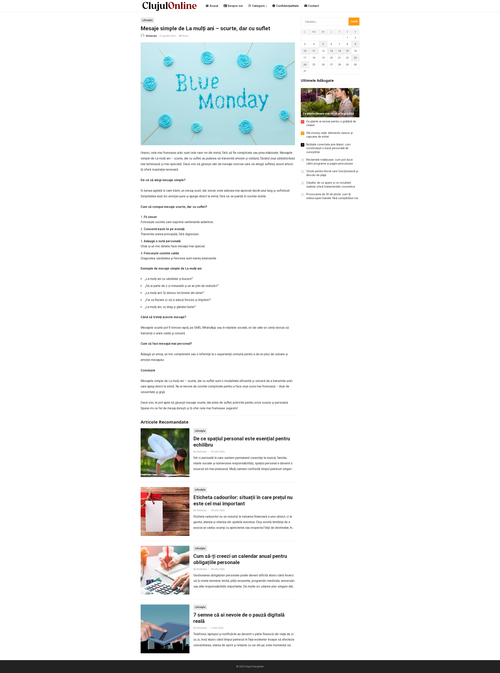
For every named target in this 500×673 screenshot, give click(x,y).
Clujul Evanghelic (254, 666)
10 (305, 51)
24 (305, 64)
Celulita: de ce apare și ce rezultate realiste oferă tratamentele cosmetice (330, 184)
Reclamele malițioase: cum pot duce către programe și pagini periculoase (329, 161)
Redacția (151, 35)
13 (331, 51)
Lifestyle (147, 20)
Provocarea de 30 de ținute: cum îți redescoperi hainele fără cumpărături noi (332, 196)
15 (347, 51)
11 (313, 51)
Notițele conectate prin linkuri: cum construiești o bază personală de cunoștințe (328, 148)
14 (339, 51)
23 (355, 57)
